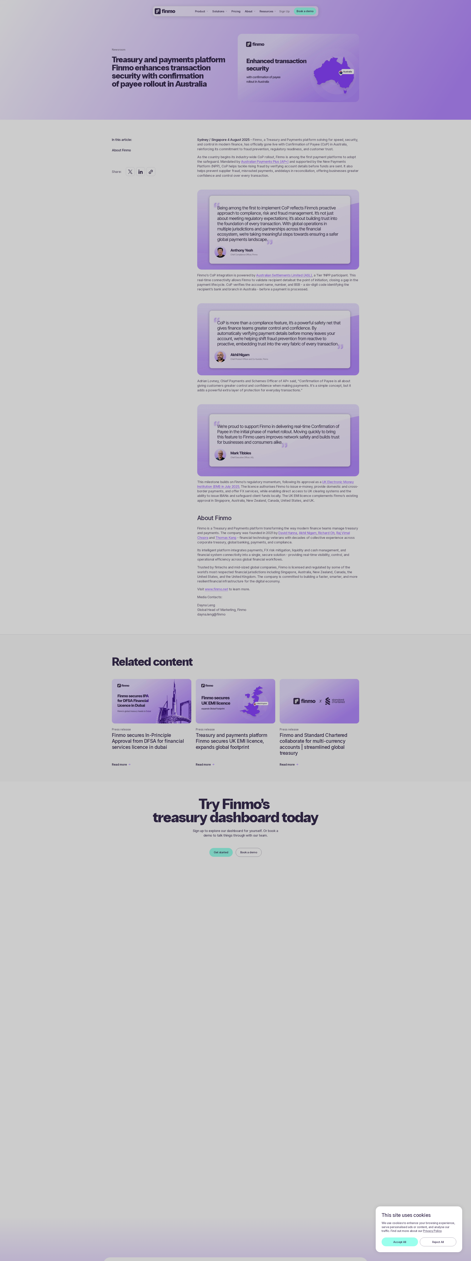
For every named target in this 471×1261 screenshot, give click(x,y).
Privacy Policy (432, 1231)
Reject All (438, 1242)
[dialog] (419, 1229)
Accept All (399, 1242)
